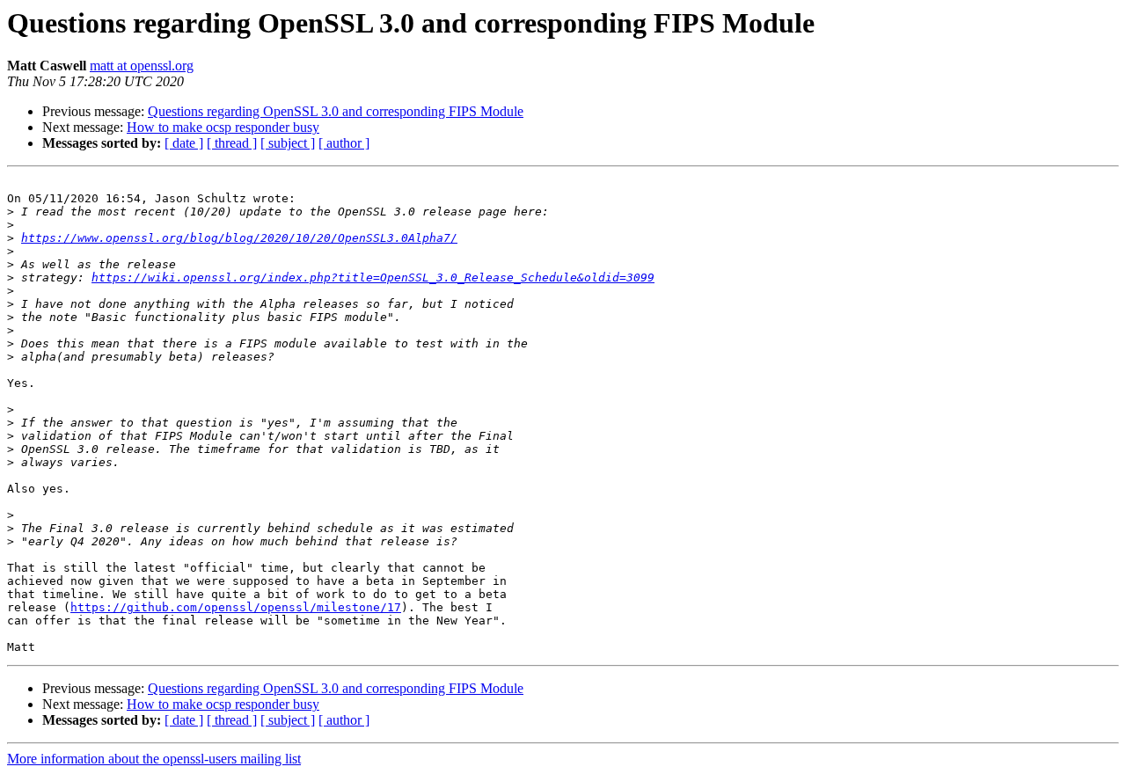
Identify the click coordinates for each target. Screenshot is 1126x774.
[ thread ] (232, 142)
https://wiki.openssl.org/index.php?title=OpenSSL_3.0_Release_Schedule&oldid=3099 (372, 277)
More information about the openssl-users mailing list (154, 758)
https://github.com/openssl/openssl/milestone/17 (235, 607)
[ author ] (343, 142)
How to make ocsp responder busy (223, 127)
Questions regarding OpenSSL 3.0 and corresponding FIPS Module (335, 111)
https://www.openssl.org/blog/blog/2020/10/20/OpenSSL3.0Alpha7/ (239, 238)
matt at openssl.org (142, 65)
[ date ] (184, 142)
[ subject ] (287, 142)
